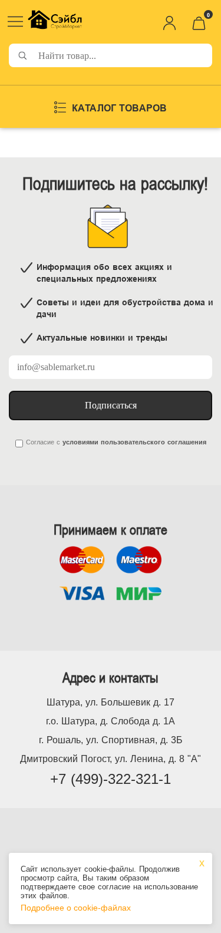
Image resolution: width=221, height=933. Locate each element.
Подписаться (111, 405)
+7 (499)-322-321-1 (110, 779)
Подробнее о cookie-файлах (76, 907)
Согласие (40, 442)
